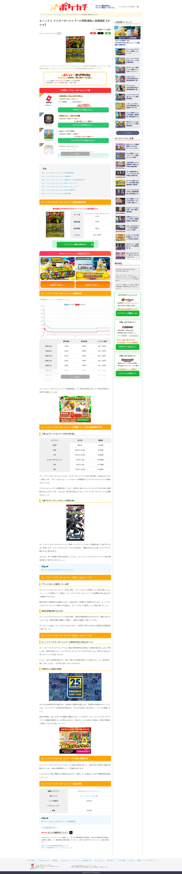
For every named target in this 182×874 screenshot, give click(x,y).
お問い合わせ (110, 860)
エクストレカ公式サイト (127, 373)
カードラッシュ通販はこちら (127, 313)
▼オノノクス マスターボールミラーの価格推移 (56, 176)
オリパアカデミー (150, 860)
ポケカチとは (64, 860)
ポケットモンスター (121, 275)
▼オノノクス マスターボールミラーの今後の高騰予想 (58, 190)
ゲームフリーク (129, 279)
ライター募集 (121, 860)
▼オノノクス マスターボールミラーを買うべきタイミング (60, 183)
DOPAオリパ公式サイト (127, 347)
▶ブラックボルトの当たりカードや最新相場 (58, 821)
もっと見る (127, 133)
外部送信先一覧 (86, 860)
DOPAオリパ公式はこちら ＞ (83, 110)
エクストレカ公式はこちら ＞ (83, 125)
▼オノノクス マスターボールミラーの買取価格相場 (58, 173)
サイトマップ (75, 860)
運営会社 (55, 860)
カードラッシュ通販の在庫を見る (75, 244)
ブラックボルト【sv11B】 (89, 796)
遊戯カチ (139, 860)
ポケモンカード (126, 277)
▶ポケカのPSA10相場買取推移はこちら (55, 845)
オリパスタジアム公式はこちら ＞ (83, 140)
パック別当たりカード (43, 860)
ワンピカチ (131, 860)
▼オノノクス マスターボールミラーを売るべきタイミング (60, 186)
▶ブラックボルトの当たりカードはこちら (58, 570)
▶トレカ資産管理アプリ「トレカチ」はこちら (57, 847)
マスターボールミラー (93, 791)
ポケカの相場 (30, 860)
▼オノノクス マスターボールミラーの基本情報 (56, 193)
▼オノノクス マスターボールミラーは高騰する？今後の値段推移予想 (63, 180)
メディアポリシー (99, 860)
